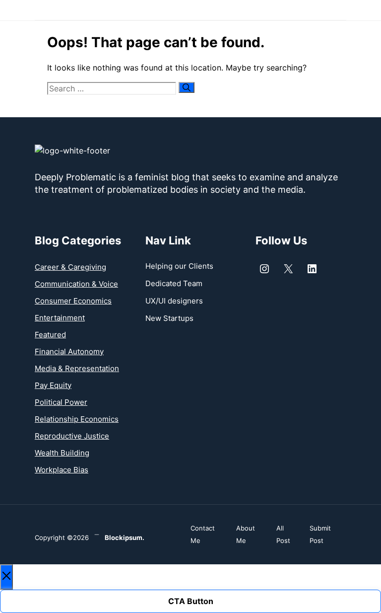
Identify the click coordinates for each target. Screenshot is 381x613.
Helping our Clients (179, 266)
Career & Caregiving (70, 267)
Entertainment (60, 317)
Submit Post (320, 534)
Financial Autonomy (69, 351)
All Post (283, 534)
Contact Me (202, 534)
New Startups (169, 318)
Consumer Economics (73, 301)
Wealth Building (62, 453)
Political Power (61, 402)
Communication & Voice (76, 284)
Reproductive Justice (72, 436)
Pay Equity (53, 385)
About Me (245, 534)
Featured (50, 334)
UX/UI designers (174, 301)
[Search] (186, 87)
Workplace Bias (61, 469)
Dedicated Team (173, 283)
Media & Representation (77, 368)
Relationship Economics (77, 419)
